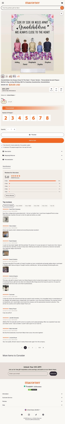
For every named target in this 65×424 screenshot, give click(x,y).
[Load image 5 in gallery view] (18, 76)
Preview (33, 135)
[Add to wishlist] (61, 13)
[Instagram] (29, 415)
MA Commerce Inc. (35, 419)
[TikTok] (36, 415)
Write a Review (10, 195)
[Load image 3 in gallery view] (10, 76)
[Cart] (62, 3)
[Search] (62, 8)
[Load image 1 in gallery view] (2, 76)
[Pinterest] (43, 415)
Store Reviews (7, 166)
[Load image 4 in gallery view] (14, 76)
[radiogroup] (32, 117)
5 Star (19, 205)
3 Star (36, 205)
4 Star (28, 205)
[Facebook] (22, 415)
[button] (32, 113)
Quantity (3, 129)
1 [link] (25, 347)
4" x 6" (10, 102)
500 (40, 347)
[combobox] (32, 8)
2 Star (44, 205)
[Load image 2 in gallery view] (6, 76)
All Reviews (8, 205)
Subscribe (53, 373)
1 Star (52, 205)
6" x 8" (4, 102)
